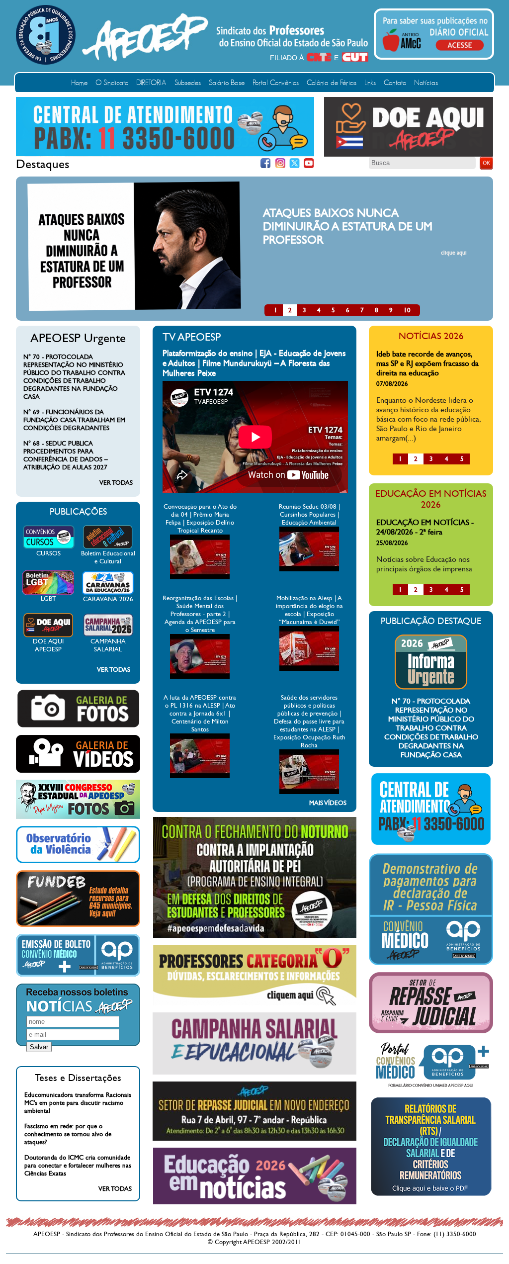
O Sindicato (111, 83)
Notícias (426, 83)
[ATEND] (431, 844)
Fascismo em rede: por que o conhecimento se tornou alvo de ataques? (67, 1134)
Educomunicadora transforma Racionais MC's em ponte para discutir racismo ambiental (77, 1103)
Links (370, 83)
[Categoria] (254, 1003)
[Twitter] (294, 163)
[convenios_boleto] (78, 975)
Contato (395, 83)
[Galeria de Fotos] (78, 726)
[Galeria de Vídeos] (78, 771)
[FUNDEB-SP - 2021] (78, 925)
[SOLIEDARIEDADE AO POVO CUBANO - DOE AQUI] (408, 155)
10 (407, 310)
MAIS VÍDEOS (327, 803)
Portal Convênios (276, 83)
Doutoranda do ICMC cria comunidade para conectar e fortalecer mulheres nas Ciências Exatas (77, 1165)
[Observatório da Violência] (78, 861)
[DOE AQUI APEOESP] (48, 635)
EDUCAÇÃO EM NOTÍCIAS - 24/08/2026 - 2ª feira (425, 527)
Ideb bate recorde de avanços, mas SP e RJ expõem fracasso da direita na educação (427, 363)
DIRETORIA (151, 83)
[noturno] (254, 936)
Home (79, 83)
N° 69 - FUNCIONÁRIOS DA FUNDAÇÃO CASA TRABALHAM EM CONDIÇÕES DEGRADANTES (74, 420)
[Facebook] (265, 163)
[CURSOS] (48, 547)
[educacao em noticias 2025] (254, 1202)
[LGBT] (48, 593)
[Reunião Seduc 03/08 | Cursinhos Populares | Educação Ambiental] (309, 569)
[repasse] (254, 1139)
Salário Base (227, 83)
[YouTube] (309, 163)
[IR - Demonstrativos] (431, 963)
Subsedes (187, 83)
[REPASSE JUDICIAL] (431, 1031)
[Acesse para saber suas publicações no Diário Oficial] (435, 53)
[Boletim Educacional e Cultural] (108, 547)
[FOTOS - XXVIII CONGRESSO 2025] (78, 817)
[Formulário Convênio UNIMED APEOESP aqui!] (431, 1087)
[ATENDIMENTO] (165, 154)
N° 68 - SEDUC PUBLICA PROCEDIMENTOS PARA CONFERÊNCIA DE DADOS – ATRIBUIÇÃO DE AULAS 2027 (65, 455)
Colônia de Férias (331, 83)
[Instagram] (280, 163)
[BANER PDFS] (431, 1196)
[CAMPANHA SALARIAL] (108, 635)
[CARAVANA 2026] (108, 593)
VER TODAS (116, 483)
